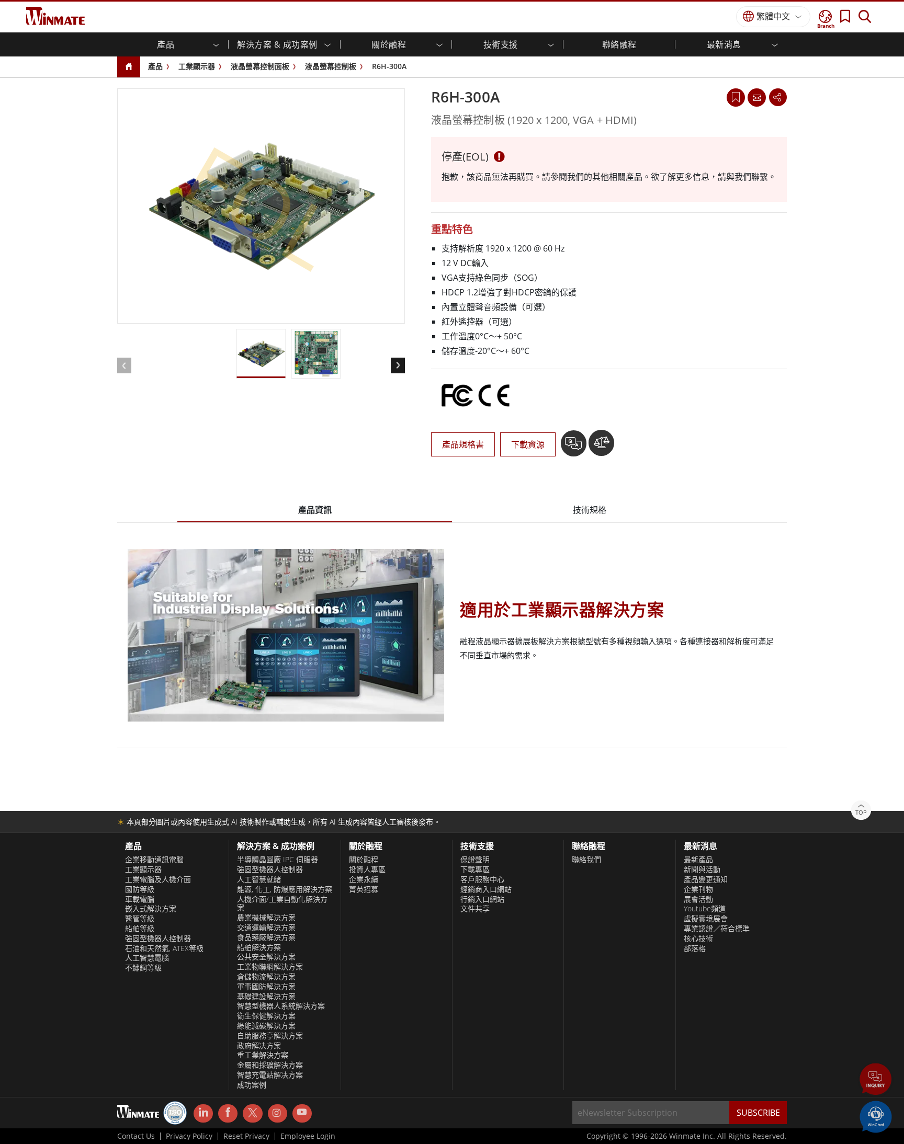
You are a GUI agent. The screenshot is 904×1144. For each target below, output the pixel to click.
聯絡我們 (586, 859)
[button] (875, 1080)
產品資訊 (315, 510)
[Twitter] (252, 1112)
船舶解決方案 (259, 947)
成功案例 (251, 1085)
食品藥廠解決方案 (266, 937)
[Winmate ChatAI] (875, 1116)
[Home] (128, 67)
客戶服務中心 (482, 879)
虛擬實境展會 (706, 918)
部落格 (695, 948)
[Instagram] (277, 1113)
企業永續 (363, 879)
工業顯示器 (196, 66)
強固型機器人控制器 (158, 938)
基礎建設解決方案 (266, 996)
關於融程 (363, 859)
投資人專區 (367, 869)
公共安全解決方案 (266, 957)
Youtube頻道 (705, 908)
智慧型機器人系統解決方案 (281, 1006)
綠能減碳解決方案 (266, 1026)
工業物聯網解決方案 (270, 966)
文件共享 (475, 908)
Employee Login (307, 1136)
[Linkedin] (203, 1113)
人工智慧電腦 (147, 958)
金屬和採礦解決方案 (270, 1065)
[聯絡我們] (756, 97)
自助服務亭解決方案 (270, 1035)
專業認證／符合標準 (717, 928)
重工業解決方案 (262, 1055)
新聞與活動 (702, 869)
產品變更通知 (706, 879)
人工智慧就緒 (259, 879)
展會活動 (698, 899)
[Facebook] (227, 1113)
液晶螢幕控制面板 (260, 66)
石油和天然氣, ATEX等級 (164, 948)
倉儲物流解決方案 (266, 976)
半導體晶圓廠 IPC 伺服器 (277, 859)
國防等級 (139, 889)
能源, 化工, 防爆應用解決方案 (284, 889)
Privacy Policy (189, 1136)
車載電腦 (139, 899)
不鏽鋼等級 (143, 968)
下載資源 (528, 444)
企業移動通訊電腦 (154, 859)
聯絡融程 (619, 44)
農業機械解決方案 (266, 917)
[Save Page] (736, 96)
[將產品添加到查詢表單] (575, 447)
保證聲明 (475, 859)
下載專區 (475, 869)
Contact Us (136, 1136)
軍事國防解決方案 (266, 986)
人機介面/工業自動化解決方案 (282, 904)
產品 (155, 66)
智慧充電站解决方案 (270, 1075)
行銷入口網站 (482, 899)
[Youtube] (302, 1113)
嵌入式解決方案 (150, 908)
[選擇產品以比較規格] (601, 447)
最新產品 (698, 859)
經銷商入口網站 (486, 889)
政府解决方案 (259, 1045)
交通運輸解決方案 (266, 927)
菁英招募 (363, 889)
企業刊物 (698, 889)
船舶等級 (139, 928)
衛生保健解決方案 (266, 1016)
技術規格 (589, 510)
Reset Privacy (246, 1136)
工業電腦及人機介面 (158, 879)
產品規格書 (463, 444)
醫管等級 (139, 918)
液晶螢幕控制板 (330, 66)
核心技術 (698, 938)
